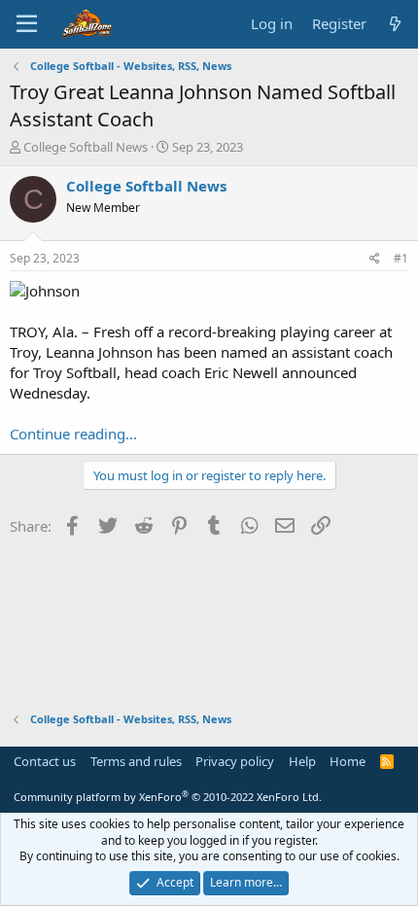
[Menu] (27, 24)
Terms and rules (136, 761)
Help (302, 761)
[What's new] (395, 24)
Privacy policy (234, 761)
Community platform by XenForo (168, 796)
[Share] (375, 259)
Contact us (45, 761)
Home (348, 761)
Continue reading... (73, 433)
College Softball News (85, 147)
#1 (401, 258)
